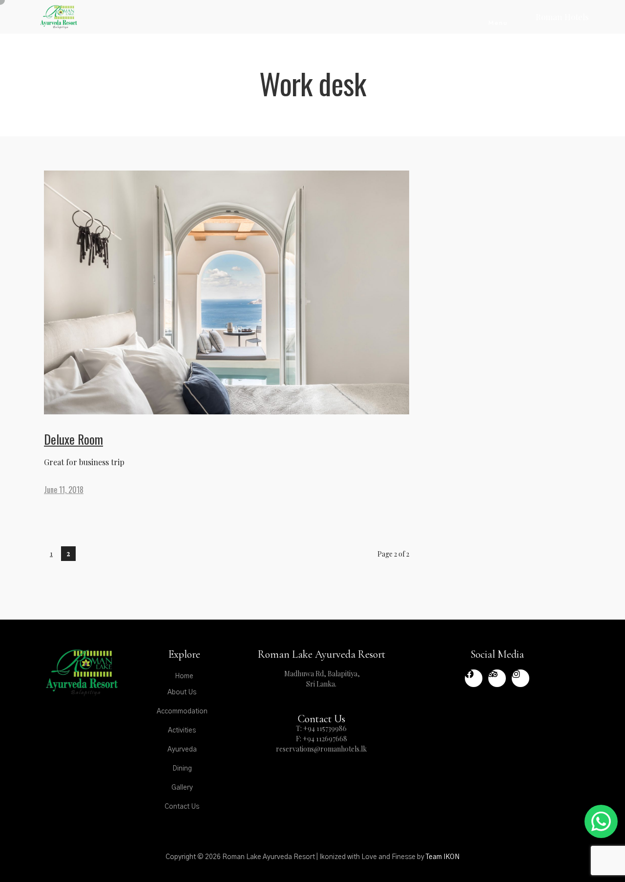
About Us (181, 692)
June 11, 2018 (63, 489)
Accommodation (182, 711)
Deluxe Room (73, 439)
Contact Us (182, 806)
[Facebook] (473, 678)
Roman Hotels (562, 16)
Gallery (182, 787)
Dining (182, 768)
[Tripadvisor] (497, 678)
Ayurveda (182, 749)
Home (184, 676)
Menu (498, 22)
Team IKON (442, 857)
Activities (182, 730)
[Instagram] (520, 678)
